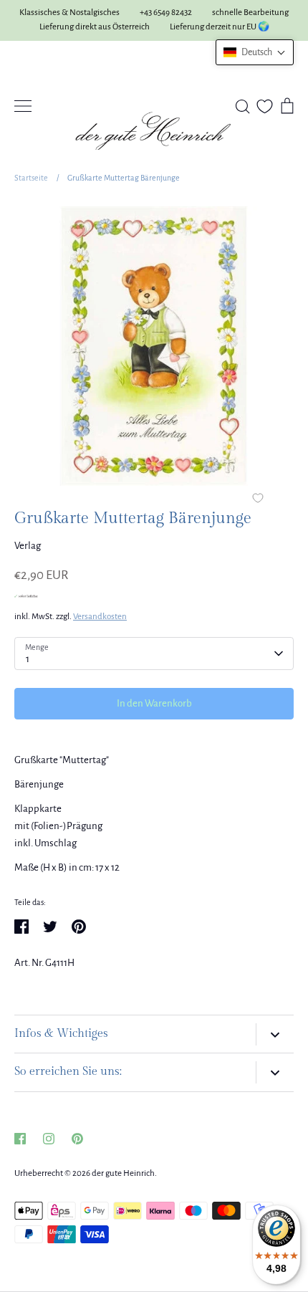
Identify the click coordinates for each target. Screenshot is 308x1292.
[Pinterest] (77, 1138)
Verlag (27, 545)
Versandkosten (100, 616)
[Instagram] (48, 1138)
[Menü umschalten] (23, 106)
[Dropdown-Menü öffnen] (275, 1034)
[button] (254, 52)
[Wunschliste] (264, 106)
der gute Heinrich (123, 1173)
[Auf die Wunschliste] (258, 499)
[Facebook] (20, 1138)
